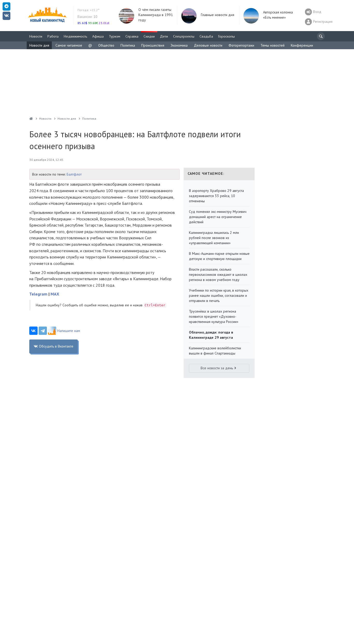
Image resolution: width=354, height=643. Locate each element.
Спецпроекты (183, 36)
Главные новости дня (217, 14)
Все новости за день (217, 368)
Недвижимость (75, 36)
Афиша (98, 36)
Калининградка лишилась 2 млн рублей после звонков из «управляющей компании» (214, 237)
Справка (131, 36)
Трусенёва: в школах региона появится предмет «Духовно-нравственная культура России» (213, 316)
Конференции (302, 45)
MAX (55, 294)
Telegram (38, 294)
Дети (164, 36)
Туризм (114, 36)
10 (87, 16)
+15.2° (88, 10)
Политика (128, 45)
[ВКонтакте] (33, 331)
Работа (53, 36)
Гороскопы (226, 36)
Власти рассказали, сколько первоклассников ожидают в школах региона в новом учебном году (218, 274)
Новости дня (39, 45)
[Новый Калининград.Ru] (31, 118)
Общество (106, 45)
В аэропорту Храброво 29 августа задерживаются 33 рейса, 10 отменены (216, 195)
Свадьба (206, 36)
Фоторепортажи (241, 45)
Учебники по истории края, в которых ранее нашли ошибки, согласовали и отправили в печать (218, 295)
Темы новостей (272, 45)
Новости (35, 36)
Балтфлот (74, 174)
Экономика (179, 45)
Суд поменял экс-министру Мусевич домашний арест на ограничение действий (217, 216)
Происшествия (152, 45)
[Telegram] (43, 331)
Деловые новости (208, 45)
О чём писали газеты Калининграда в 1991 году (155, 14)
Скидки (149, 36)
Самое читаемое (68, 45)
